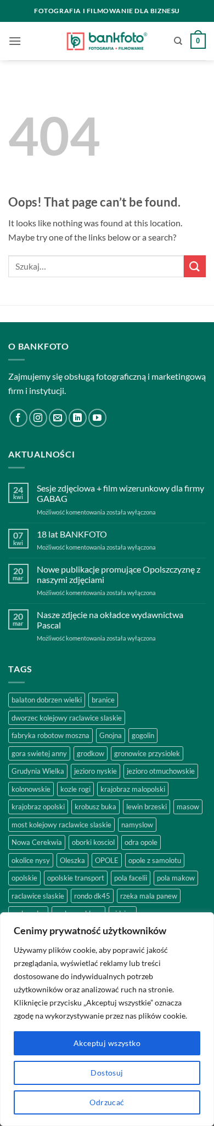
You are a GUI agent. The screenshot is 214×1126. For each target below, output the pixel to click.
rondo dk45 (92, 895)
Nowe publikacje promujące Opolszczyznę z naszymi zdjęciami (118, 574)
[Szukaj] (178, 41)
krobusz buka (95, 806)
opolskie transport (75, 877)
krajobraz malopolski (132, 789)
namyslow (137, 824)
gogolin (143, 735)
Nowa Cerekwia (37, 842)
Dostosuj (107, 1072)
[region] (107, 1019)
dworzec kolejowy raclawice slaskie (67, 717)
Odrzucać (106, 1102)
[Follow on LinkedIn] (78, 418)
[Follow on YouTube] (97, 418)
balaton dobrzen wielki (47, 699)
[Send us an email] (58, 418)
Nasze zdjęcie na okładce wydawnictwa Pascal (110, 619)
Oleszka (72, 860)
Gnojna (110, 735)
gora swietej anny (39, 753)
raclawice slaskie (38, 895)
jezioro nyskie (95, 771)
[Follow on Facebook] (18, 418)
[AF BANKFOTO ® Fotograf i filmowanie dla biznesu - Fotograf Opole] (107, 41)
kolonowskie (31, 789)
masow (188, 806)
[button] (14, 40)
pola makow (176, 877)
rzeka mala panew (148, 895)
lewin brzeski (146, 806)
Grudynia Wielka (38, 771)
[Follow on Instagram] (38, 418)
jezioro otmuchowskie (161, 771)
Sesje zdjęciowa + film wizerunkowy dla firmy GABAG (120, 493)
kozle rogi (75, 789)
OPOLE (107, 860)
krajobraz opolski (38, 806)
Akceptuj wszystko (107, 1043)
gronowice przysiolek (147, 753)
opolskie (24, 877)
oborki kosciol (93, 842)
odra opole (141, 842)
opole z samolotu (154, 860)
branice (103, 699)
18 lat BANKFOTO (72, 534)
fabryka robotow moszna (50, 735)
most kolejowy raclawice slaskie (61, 824)
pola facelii (130, 877)
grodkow (90, 753)
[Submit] (195, 266)
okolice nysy (31, 860)
